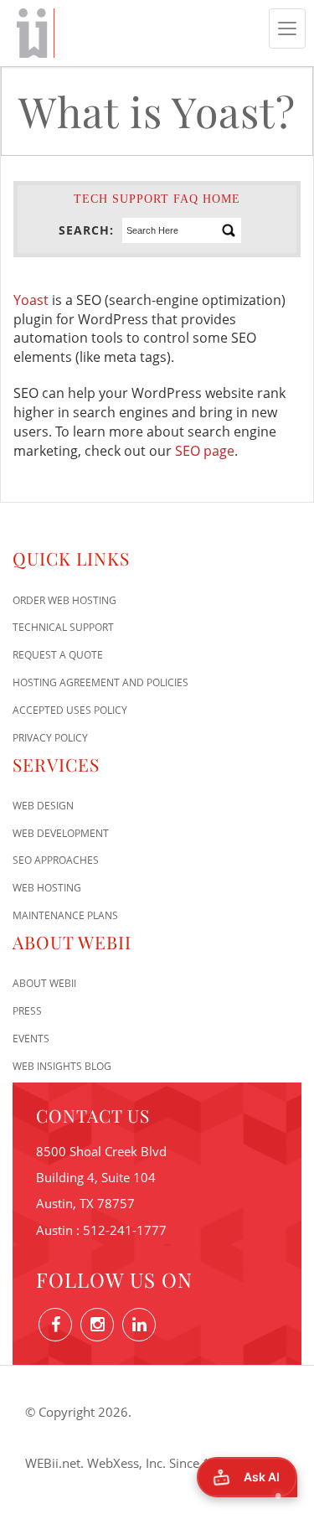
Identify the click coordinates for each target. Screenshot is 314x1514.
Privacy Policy (50, 738)
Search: (86, 230)
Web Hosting (47, 888)
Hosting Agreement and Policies (100, 682)
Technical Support (63, 627)
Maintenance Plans (65, 915)
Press (27, 1011)
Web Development (61, 833)
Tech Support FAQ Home (157, 199)
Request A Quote (58, 655)
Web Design (43, 805)
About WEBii (44, 983)
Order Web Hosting (64, 600)
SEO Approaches (56, 860)
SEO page (204, 451)
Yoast (31, 300)
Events (31, 1038)
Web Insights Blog (62, 1066)
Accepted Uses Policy (70, 710)
